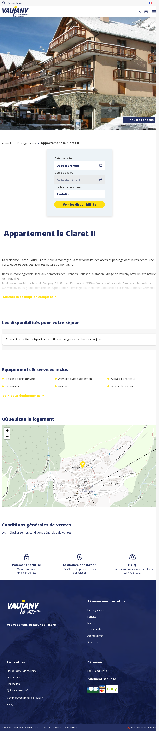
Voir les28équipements (21, 395)
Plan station (13, 684)
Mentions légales (23, 727)
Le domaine (13, 677)
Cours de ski (94, 629)
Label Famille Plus (97, 671)
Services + (92, 642)
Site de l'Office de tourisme (22, 671)
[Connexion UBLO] (4, 728)
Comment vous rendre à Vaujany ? (25, 697)
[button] (82, 469)
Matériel (91, 623)
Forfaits (91, 616)
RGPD (47, 727)
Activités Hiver (95, 635)
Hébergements (26, 143)
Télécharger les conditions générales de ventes (40, 532)
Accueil (6, 143)
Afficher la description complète (28, 297)
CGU (38, 727)
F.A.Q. (10, 705)
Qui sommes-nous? (17, 690)
